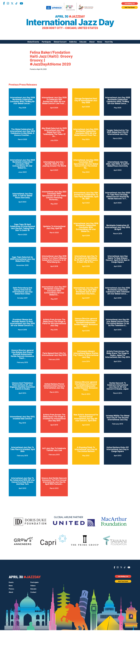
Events (11, 582)
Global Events (33, 42)
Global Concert (60, 42)
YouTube (21, 3)
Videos (33, 586)
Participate (46, 42)
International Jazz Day (70, 22)
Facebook (4, 3)
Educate (83, 42)
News (99, 42)
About (91, 42)
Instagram (8, 3)
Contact (33, 592)
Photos (11, 589)
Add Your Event (130, 7)
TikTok (16, 3)
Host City (109, 42)
